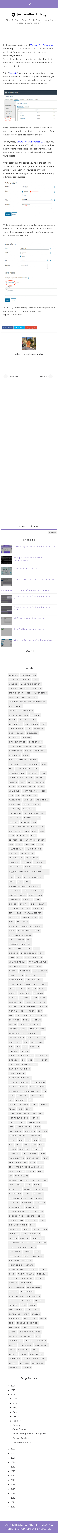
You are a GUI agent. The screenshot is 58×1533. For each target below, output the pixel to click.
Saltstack (28, 809)
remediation (16, 1296)
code (42, 975)
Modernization (17, 1136)
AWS (11, 922)
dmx (42, 1220)
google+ (32, 328)
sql (11, 1015)
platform (27, 1278)
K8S (28, 693)
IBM (41, 953)
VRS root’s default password (29, 618)
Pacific (13, 782)
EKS (40, 1096)
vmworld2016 (16, 1033)
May (15, 1407)
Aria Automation (18, 688)
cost (31, 895)
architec (25, 971)
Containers (31, 724)
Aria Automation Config (23, 760)
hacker (24, 1238)
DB (44, 1091)
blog (12, 786)
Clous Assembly (18, 1087)
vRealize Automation (21, 711)
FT (30, 1100)
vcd (43, 724)
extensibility (40, 1229)
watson (24, 1363)
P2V (27, 882)
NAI (21, 1140)
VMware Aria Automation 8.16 (31, 142)
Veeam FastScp (17, 966)
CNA (35, 680)
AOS (41, 1042)
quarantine (33, 1287)
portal (13, 1011)
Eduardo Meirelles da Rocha (29, 354)
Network (40, 746)
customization (26, 786)
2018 (13, 1471)
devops (27, 900)
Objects (23, 1149)
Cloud (20, 733)
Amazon (34, 1047)
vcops (12, 1345)
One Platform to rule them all (29, 629)
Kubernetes (40, 693)
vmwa (23, 1354)
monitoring (15, 1265)
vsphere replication (21, 778)
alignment (36, 891)
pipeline (13, 1278)
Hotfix (34, 1118)
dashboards (16, 1216)
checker (27, 1203)
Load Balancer (30, 764)
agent (37, 1185)
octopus (32, 1269)
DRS (27, 831)
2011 (13, 1502)
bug (19, 818)
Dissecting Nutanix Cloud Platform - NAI (35, 546)
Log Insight (15, 1131)
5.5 (37, 1038)
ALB (33, 1042)
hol (11, 1247)
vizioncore (41, 1345)
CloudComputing (19, 1082)
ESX (44, 791)
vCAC (18, 913)
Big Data (14, 737)
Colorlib (46, 1529)
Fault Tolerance (18, 1105)
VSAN (19, 844)
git (32, 904)
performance (17, 773)
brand (12, 975)
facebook (8, 328)
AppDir (25, 1051)
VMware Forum (17, 962)
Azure (38, 926)
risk (21, 1301)
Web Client (35, 966)
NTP (34, 1145)
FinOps (43, 1105)
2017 (13, 1475)
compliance (16, 980)
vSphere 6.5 (15, 1341)
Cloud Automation (29, 931)
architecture (36, 782)
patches (13, 908)
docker (35, 715)
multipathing (33, 849)
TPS (25, 891)
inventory (15, 1252)
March (16, 1416)
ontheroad (35, 742)
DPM (11, 1096)
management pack (19, 1256)
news (28, 751)
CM (36, 1060)
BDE (11, 733)
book (23, 895)
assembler (15, 1194)
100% (29, 1038)
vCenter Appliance (29, 1332)
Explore (21, 1100)
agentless (15, 1189)
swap (43, 1318)
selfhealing (16, 858)
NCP (33, 835)
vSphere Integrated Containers (27, 702)
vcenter (41, 1341)
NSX (44, 764)
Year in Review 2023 (21, 1442)
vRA (11, 697)
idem (33, 1247)
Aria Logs (14, 804)
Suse (32, 1162)
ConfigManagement (20, 935)
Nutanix (40, 778)
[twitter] (30, 4)
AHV (19, 1042)
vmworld (14, 791)
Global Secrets (19, 1429)
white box (38, 1363)
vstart (13, 1363)
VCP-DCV (37, 957)
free (11, 989)
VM (10, 1176)
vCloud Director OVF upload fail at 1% (34, 579)
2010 (13, 1507)
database (14, 900)
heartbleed (39, 1243)
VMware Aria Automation (42, 45)
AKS (26, 1042)
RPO (42, 1154)
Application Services (21, 1056)
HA (34, 1113)
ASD (18, 1047)
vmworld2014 (36, 1029)
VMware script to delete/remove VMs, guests (25, 590)
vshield (28, 800)
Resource (14, 891)
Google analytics (19, 1113)
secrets (39, 1301)
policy (39, 1278)
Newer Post (13, 376)
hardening (38, 1238)
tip (10, 913)
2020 (13, 1462)
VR (17, 795)
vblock (29, 1341)
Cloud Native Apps (19, 680)
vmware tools (17, 1029)
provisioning (16, 1287)
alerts (13, 971)
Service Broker (18, 1162)
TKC (40, 1162)
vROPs (12, 1024)
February (17, 1421)
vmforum (23, 1350)
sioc (23, 1305)
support (38, 908)
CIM (30, 1060)
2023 (13, 1449)
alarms (28, 1189)
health (41, 904)
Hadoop (13, 764)
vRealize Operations (21, 1336)
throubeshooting (27, 1323)
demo (41, 1216)
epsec (26, 1229)
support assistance (35, 1015)
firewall (14, 1234)
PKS (11, 795)
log (38, 818)
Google (13, 953)
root (32, 1011)
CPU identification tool (22, 1064)
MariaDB (30, 1131)
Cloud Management (20, 746)
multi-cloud (16, 849)
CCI (34, 822)
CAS (11, 877)
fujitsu (13, 1238)
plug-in (26, 908)
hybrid (13, 998)
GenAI (29, 1109)
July (15, 1399)
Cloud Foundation (19, 1078)
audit (27, 1194)
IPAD (11, 835)
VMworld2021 (39, 1180)
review (25, 822)
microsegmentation (20, 1261)
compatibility (16, 1211)
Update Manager (35, 840)
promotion (27, 853)
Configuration (31, 1091)
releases (32, 733)
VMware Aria (28, 675)
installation (29, 795)
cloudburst (16, 1207)
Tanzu (12, 720)
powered (26, 1283)
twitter (20, 328)
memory (13, 822)
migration (31, 1002)
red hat (13, 1292)
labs (42, 998)
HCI (40, 1113)
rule (29, 1301)
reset (12, 1301)
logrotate (15, 1002)
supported (30, 1318)
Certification (31, 791)
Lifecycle (22, 835)
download (31, 984)
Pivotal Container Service (24, 886)
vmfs (34, 1350)
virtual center (33, 913)
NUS (41, 1145)
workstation (16, 1038)
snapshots (32, 858)
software (14, 1314)
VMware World (38, 962)
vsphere (38, 729)
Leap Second (23, 1127)
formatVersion (31, 1234)
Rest (45, 1158)
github (32, 989)
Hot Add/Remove (18, 1118)
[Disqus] (29, 418)
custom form (35, 1211)
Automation (23, 697)
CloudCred (38, 1082)
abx (28, 1185)
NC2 (28, 1140)
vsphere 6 (14, 1359)
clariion (40, 1203)
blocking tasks (17, 1198)
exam (43, 984)
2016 (13, 1480)
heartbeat (25, 993)
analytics (41, 1189)
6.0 (43, 1038)
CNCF (44, 1060)
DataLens (22, 1096)
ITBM (11, 957)
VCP (11, 818)
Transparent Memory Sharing (26, 1167)
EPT (11, 1100)
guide (12, 993)
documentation (18, 1225)
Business (14, 1060)
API (11, 1047)
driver (13, 904)
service (13, 1305)
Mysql (12, 1140)
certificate (15, 751)
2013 (13, 1493)
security (36, 688)
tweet (39, 1327)
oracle (43, 1006)
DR (28, 940)
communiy (31, 1207)
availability (40, 971)
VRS (11, 844)
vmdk (12, 1350)
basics (12, 895)
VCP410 (20, 1171)
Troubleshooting (34, 813)
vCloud (13, 684)
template (39, 862)
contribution (33, 980)
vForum (36, 1020)
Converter (15, 831)
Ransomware (16, 1158)
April (15, 1412)
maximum (38, 1256)
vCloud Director (31, 684)
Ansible (13, 1051)
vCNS (41, 786)
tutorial (27, 1327)
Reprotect (33, 1158)
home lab (22, 1247)
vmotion (14, 917)
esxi (36, 769)
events (24, 904)
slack (32, 1305)
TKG (11, 769)
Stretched (15, 813)
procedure (15, 706)
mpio (42, 1002)
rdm (23, 1011)
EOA (34, 831)
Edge (12, 882)
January (17, 1425)
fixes (40, 844)
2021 (13, 1458)
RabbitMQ (14, 809)
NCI (35, 1140)
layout (28, 1252)
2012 (13, 1498)
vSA (38, 1336)
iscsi (34, 998)
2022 (13, 1453)
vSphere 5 (14, 755)
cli (21, 975)
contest (29, 844)
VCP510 (31, 1171)
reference (27, 1292)
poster (13, 1283)
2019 (13, 1467)
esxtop (28, 818)
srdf (26, 1314)
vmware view (29, 917)
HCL (20, 882)
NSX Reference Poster (26, 568)
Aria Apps (41, 1056)
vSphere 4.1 (15, 724)
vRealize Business (29, 1024)
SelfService (15, 840)
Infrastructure (37, 1122)
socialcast (32, 1310)
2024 (13, 1394)
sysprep (26, 862)
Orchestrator (17, 742)
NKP (26, 1145)
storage (14, 862)
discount (31, 1220)
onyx (12, 1274)
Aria (25, 755)
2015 (13, 1484)
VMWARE (13, 675)
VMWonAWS (21, 1176)
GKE (20, 1109)
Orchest (36, 1149)
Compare (14, 1091)
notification (16, 1269)
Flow (12, 1109)
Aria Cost (22, 922)
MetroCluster (31, 804)
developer (15, 984)
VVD (11, 1185)
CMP (18, 877)
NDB (42, 1140)
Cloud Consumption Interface (26, 827)
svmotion (14, 1020)
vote (19, 867)
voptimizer (36, 1354)
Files (34, 1105)
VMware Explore (18, 1180)
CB (23, 1060)
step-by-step (16, 693)
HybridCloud (28, 953)
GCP (36, 949)
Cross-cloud (16, 940)
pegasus (42, 1274)
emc (32, 1225)
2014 (13, 1489)
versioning (25, 1345)
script (22, 720)
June (15, 1403)
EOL (42, 831)
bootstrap (36, 1198)
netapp (30, 1265)
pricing (13, 853)
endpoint (14, 1229)
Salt (19, 957)
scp (40, 1011)
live (37, 1252)
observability (27, 1006)
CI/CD (12, 931)
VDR (40, 1171)
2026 (13, 1386)
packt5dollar (26, 1274)
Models (42, 1131)
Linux (37, 1127)
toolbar (14, 1327)
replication (33, 1296)
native (12, 1006)
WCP (22, 782)
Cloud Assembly (33, 877)
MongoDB (35, 1136)
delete (30, 1216)
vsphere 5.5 (34, 1033)
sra (18, 1015)
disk (37, 900)
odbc (43, 1269)
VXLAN (20, 1185)
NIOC (18, 1145)
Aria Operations (18, 715)
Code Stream (37, 1087)
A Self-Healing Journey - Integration (29, 1434)
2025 (13, 1390)
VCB (11, 1171)
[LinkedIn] (25, 3)
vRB (11, 867)
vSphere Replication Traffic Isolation (33, 640)
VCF (27, 957)
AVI (25, 1047)
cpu (40, 895)
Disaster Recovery (19, 944)
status (36, 1314)
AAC (11, 1042)
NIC (11, 1145)
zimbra (27, 1367)
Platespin (14, 1154)
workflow (42, 800)
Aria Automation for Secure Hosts (25, 872)
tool (26, 1020)
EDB (33, 1096)
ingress (24, 998)
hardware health (19, 1243)
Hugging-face (17, 1122)
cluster (30, 975)
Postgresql (30, 1154)
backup (38, 1194)
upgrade (33, 773)
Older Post (43, 376)
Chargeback (16, 729)
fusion (21, 989)
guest (42, 989)
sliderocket (16, 1310)
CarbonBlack (17, 1073)
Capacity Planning (19, 1069)
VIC (35, 697)
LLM (11, 1127)
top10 (33, 720)
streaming (15, 1318)
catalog (14, 1203)
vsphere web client (34, 1359)
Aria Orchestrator (20, 926)
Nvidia (12, 1149)
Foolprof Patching (20, 1438)
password (15, 800)
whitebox (14, 1367)
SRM (28, 729)
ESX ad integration (20, 949)
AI (41, 917)
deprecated (16, 1220)
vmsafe (13, 1354)
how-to (38, 993)
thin (11, 1323)
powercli (40, 751)
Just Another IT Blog (36, 1525)
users (12, 1332)
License (26, 737)
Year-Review (23, 769)
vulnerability (33, 867)
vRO (43, 773)
